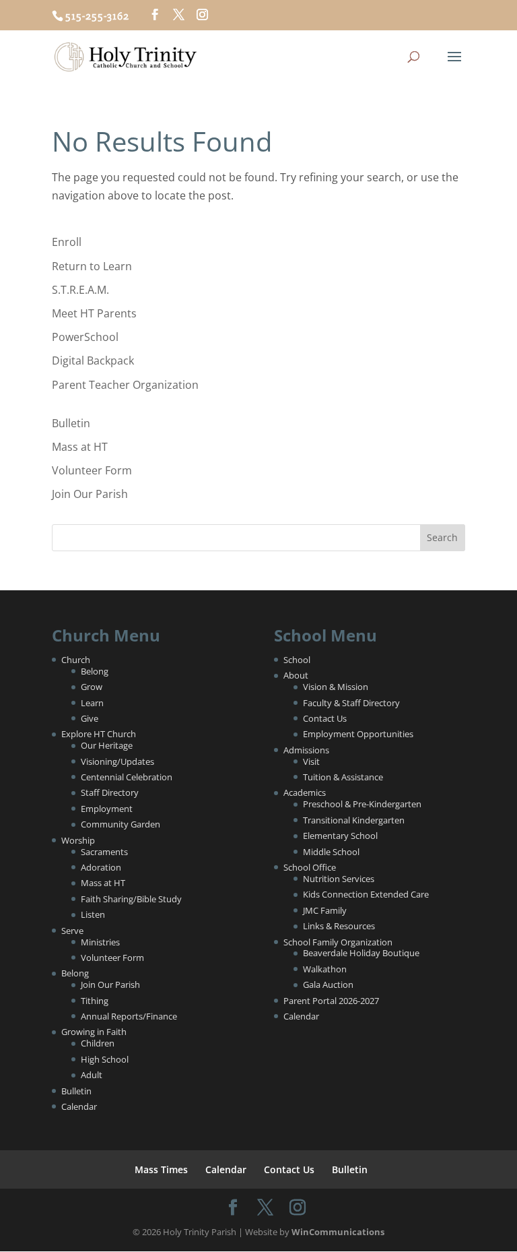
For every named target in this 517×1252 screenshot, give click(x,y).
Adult (91, 1075)
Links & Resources (339, 926)
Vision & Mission (335, 687)
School (296, 660)
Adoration (101, 867)
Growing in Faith (94, 1032)
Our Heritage (107, 745)
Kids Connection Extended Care (366, 894)
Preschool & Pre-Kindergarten (362, 804)
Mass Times (161, 1169)
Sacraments (104, 852)
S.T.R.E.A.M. (80, 289)
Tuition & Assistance (343, 777)
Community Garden (120, 824)
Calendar (79, 1106)
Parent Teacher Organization (125, 384)
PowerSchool (85, 337)
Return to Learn (92, 266)
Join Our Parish (90, 494)
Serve (72, 931)
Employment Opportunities (358, 734)
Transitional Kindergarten (354, 820)
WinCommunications (337, 1232)
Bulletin (71, 423)
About (295, 675)
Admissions (306, 750)
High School (105, 1059)
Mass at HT (80, 446)
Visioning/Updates (117, 761)
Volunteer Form (92, 470)
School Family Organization (337, 942)
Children (97, 1043)
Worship (78, 840)
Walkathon (325, 969)
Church (75, 660)
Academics (304, 792)
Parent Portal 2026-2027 (331, 1001)
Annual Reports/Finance (129, 1016)
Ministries (100, 942)
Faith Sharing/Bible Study (131, 899)
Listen (93, 914)
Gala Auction (328, 984)
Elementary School (340, 836)
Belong (94, 671)
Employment (107, 809)
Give (89, 718)
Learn (92, 703)
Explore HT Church (98, 734)
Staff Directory (110, 792)
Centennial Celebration (126, 777)
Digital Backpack (93, 360)
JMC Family (325, 910)
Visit (311, 761)
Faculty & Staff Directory (351, 703)
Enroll (66, 241)
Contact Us (325, 718)
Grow (91, 687)
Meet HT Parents (94, 313)
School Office (309, 867)
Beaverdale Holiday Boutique (361, 953)
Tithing (94, 1001)
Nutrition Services (338, 879)
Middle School (331, 852)
